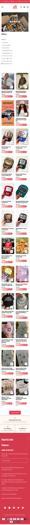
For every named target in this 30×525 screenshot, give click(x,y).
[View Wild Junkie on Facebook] (14, 508)
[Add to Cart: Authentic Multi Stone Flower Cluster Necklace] (11, 364)
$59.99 (6, 402)
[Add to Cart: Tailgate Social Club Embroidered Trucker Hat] (26, 114)
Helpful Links (7, 439)
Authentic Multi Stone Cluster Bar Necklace (21, 340)
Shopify (23, 514)
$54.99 (6, 151)
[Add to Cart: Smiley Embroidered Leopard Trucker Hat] (11, 280)
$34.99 (21, 288)
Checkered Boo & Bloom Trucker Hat (22, 285)
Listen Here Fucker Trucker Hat (6, 202)
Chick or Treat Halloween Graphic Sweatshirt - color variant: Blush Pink (2, 405)
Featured (5, 42)
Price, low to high (7, 55)
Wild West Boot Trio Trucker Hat (6, 147)
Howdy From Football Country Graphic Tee (7, 92)
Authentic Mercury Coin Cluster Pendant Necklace (7, 341)
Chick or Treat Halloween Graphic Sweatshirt (6, 398)
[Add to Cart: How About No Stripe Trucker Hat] (26, 169)
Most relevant (6, 45)
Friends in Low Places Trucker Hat (21, 147)
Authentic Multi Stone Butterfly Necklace (21, 369)
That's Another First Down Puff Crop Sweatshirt (7, 257)
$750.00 (7, 345)
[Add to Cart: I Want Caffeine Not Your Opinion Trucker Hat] (11, 307)
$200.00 (21, 372)
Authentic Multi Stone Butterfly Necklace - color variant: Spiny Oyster (19, 375)
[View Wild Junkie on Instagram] (5, 508)
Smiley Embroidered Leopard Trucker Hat (7, 285)
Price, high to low (7, 58)
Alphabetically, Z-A (8, 53)
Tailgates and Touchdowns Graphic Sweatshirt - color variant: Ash (17, 405)
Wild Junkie (11, 514)
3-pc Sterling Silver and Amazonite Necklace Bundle (22, 312)
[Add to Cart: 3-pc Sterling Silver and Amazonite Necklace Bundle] (26, 307)
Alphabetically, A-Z (8, 50)
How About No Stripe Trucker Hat (21, 175)
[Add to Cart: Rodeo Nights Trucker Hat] (26, 224)
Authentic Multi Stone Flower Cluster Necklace (8, 369)
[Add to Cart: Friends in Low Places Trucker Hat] (26, 142)
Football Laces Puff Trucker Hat (21, 256)
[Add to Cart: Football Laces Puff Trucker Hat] (26, 251)
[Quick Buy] (11, 87)
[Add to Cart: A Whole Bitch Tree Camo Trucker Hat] (11, 224)
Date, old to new (7, 61)
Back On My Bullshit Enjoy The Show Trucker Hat (22, 202)
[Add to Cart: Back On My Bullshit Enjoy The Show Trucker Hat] (26, 197)
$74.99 (6, 261)
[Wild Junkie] (15, 7)
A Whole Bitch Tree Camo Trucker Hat (8, 229)
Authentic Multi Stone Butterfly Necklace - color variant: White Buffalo (17, 375)
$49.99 (7, 95)
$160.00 (7, 372)
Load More (15, 412)
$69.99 (21, 95)
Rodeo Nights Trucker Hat (21, 229)
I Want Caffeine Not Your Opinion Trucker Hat (8, 312)
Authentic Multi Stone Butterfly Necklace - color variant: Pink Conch (21, 375)
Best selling (6, 47)
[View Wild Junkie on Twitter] (18, 508)
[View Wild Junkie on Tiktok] (9, 508)
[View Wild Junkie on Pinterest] (23, 508)
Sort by (4, 39)
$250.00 (21, 344)
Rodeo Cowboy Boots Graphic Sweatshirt (21, 92)
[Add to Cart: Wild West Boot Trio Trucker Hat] (11, 142)
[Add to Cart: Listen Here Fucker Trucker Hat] (11, 197)
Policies (5, 445)
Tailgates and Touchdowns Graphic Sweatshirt (21, 398)
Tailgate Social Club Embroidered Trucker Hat (21, 120)
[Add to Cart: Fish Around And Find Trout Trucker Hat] (11, 169)
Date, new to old (7, 63)
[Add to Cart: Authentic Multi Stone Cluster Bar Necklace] (26, 335)
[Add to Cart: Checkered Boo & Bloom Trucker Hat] (26, 280)
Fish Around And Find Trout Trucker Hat (7, 175)
